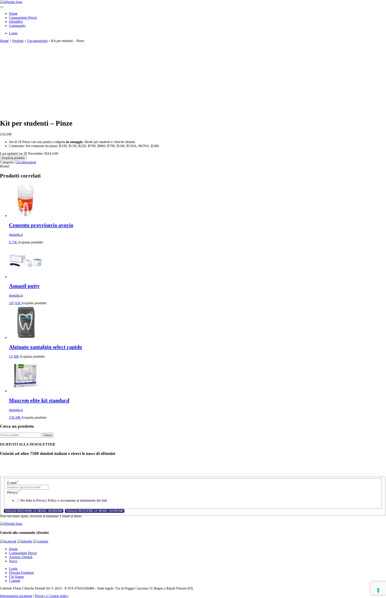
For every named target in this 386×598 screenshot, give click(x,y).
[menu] (2, 7)
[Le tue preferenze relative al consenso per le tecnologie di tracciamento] (378, 590)
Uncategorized (37, 41)
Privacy (13, 492)
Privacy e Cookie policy (52, 596)
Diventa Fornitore (21, 573)
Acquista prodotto (13, 158)
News (13, 561)
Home (13, 13)
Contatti (14, 581)
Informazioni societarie (16, 596)
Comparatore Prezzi (23, 17)
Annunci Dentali (20, 557)
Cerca (48, 435)
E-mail (13, 483)
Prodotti (17, 41)
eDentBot (16, 21)
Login (13, 33)
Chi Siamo (16, 577)
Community (17, 25)
